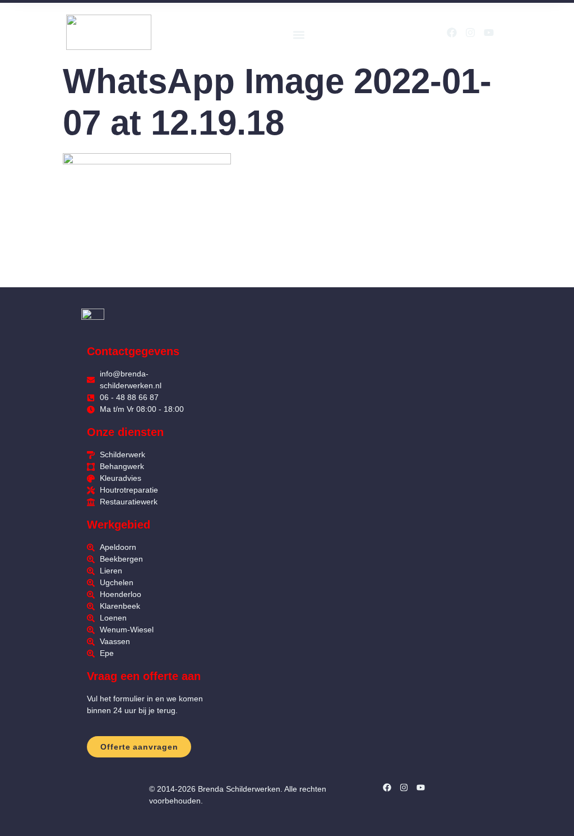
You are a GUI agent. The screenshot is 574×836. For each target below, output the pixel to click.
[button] (299, 35)
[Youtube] (489, 32)
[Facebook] (452, 32)
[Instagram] (470, 32)
